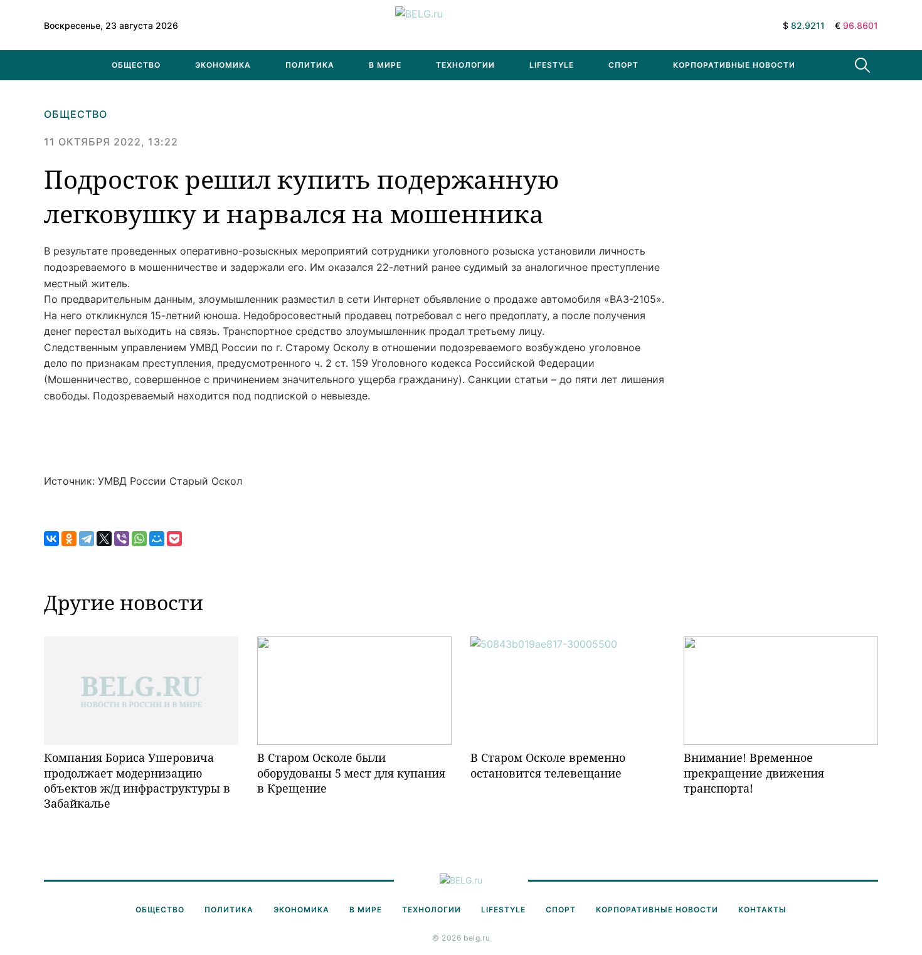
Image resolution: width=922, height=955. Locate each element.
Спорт (623, 65)
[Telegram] (86, 538)
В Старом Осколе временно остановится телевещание (547, 765)
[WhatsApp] (139, 538)
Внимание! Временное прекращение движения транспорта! (754, 773)
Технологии (465, 65)
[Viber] (121, 538)
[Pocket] (174, 538)
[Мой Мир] (156, 538)
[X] (104, 538)
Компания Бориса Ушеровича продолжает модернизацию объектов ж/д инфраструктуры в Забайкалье (137, 780)
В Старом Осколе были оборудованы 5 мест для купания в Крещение (351, 773)
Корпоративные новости (734, 65)
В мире (385, 65)
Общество (136, 65)
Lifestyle (551, 65)
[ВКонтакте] (51, 538)
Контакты (762, 909)
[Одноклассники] (69, 538)
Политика (309, 65)
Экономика (223, 65)
